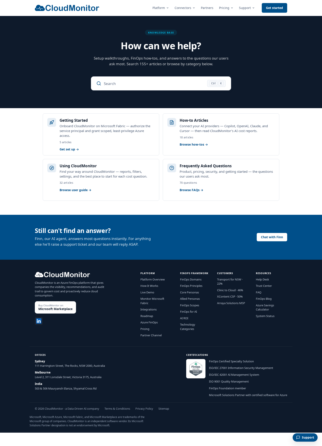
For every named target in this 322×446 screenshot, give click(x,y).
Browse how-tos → (194, 144)
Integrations (148, 309)
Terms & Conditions (117, 409)
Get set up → (69, 149)
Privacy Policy (144, 409)
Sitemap (163, 409)
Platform (158, 8)
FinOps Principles (191, 286)
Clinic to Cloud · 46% (230, 290)
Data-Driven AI (76, 409)
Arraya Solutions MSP (231, 303)
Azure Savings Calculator (265, 307)
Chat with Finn (272, 237)
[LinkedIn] (39, 321)
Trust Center (264, 286)
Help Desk (262, 279)
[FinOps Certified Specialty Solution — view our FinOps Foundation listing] (195, 368)
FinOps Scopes (189, 305)
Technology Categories (187, 327)
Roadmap (146, 316)
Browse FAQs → (191, 190)
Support (245, 8)
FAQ (258, 292)
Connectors (183, 8)
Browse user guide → (75, 190)
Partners (207, 8)
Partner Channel (151, 335)
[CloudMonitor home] (67, 8)
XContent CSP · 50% (230, 296)
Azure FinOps (149, 322)
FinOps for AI (188, 312)
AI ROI (184, 318)
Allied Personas (190, 299)
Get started (274, 8)
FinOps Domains (191, 279)
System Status (265, 316)
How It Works (149, 286)
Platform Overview (152, 279)
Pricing (224, 8)
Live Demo (147, 292)
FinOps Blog (264, 299)
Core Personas (189, 292)
